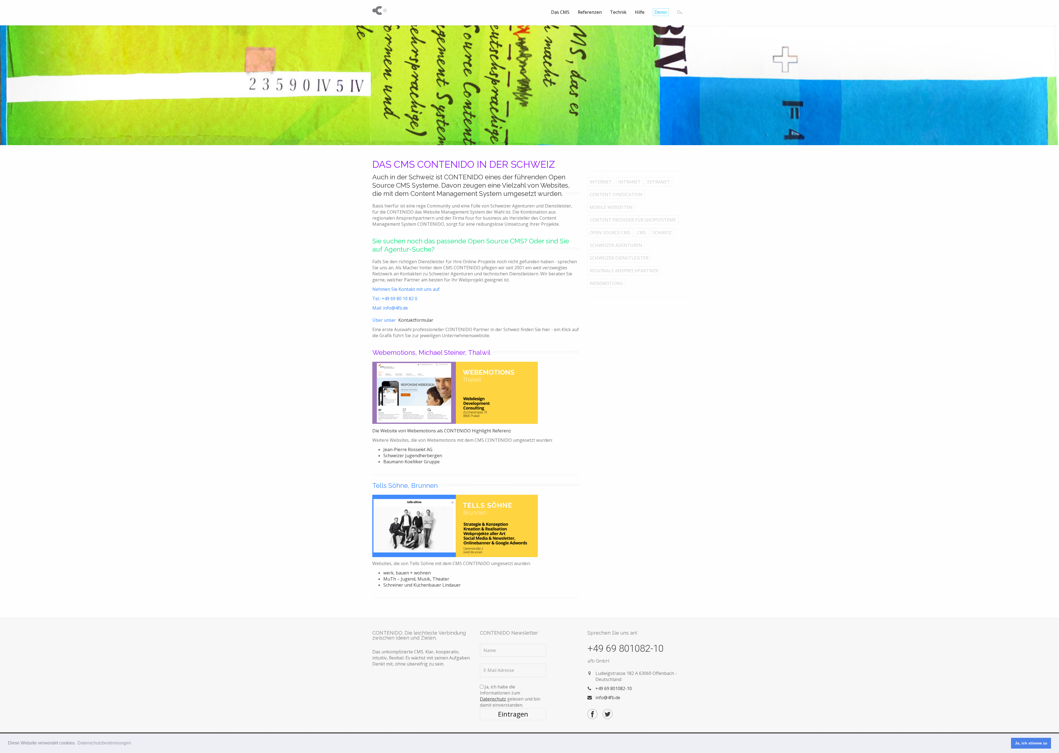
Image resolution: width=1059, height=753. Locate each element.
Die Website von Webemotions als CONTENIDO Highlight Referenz (441, 431)
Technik (618, 12)
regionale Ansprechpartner (624, 271)
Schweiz (662, 233)
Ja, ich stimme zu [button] (1031, 743)
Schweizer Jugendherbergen (412, 456)
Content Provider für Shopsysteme (633, 220)
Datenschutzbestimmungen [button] (104, 743)
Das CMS (560, 12)
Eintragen (513, 714)
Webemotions (606, 283)
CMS (641, 233)
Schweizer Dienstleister (619, 258)
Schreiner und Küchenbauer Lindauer (422, 585)
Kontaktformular (415, 320)
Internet (601, 182)
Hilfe (640, 12)
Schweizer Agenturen (616, 245)
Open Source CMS (610, 233)
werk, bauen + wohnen (407, 573)
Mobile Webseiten (611, 207)
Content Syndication (616, 194)
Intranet (629, 182)
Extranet (658, 182)
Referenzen (590, 12)
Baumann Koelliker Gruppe (411, 462)
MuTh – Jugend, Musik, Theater (416, 579)
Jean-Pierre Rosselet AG (407, 449)
